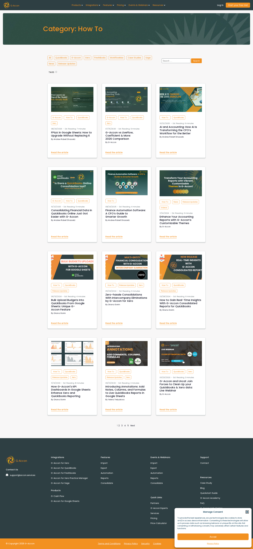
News (51, 63)
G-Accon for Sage (60, 483)
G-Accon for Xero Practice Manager (69, 478)
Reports (104, 478)
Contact (204, 463)
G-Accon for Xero (60, 463)
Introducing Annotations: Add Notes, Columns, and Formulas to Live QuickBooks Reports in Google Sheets (125, 391)
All (50, 57)
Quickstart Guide (209, 493)
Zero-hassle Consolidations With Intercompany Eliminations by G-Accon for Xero (126, 298)
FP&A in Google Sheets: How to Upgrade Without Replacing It (71, 134)
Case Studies (134, 57)
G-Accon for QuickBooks (63, 468)
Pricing (154, 518)
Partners (155, 503)
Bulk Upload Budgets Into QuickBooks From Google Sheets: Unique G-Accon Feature (67, 304)
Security (145, 543)
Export (104, 468)
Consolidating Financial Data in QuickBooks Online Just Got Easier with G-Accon (71, 213)
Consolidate (107, 483)
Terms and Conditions (109, 543)
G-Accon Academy (210, 498)
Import (104, 463)
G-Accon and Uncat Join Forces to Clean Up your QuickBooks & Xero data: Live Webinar (176, 385)
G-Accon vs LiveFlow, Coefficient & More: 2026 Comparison (119, 136)
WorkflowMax (116, 57)
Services (155, 513)
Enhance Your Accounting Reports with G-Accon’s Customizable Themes (176, 220)
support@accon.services (22, 475)
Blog (202, 488)
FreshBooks (100, 57)
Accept (213, 537)
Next (132, 425)
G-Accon (76, 57)
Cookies (157, 543)
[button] (247, 511)
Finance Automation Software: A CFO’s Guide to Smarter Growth (125, 213)
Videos (164, 207)
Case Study (206, 482)
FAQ (202, 503)
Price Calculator (159, 523)
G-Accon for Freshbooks (63, 473)
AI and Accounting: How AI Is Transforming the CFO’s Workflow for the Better (178, 130)
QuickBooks (61, 57)
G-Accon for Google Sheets (65, 501)
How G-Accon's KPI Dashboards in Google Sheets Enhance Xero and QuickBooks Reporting (70, 391)
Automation (107, 473)
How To (69, 117)
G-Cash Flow (57, 496)
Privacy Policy (213, 543)
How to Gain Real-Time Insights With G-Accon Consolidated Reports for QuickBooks (180, 303)
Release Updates (66, 63)
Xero (87, 57)
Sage (148, 57)
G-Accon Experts (159, 508)
